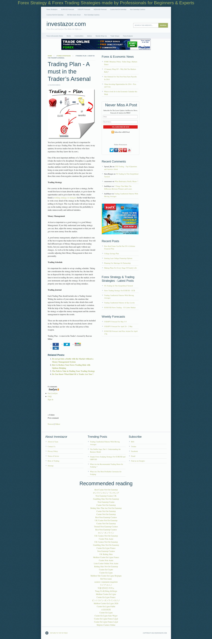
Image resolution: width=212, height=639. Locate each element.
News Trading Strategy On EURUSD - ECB (119, 290)
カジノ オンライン (106, 532)
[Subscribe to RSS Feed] (113, 132)
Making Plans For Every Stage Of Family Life (120, 268)
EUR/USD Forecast (67, 9)
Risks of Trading (53, 461)
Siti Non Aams (106, 578)
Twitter (133, 446)
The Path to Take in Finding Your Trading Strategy (73, 371)
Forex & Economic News (54, 36)
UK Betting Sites (106, 554)
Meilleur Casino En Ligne (106, 594)
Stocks (68, 36)
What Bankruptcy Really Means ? (126, 181)
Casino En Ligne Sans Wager (106, 615)
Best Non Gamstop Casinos (106, 517)
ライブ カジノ (106, 585)
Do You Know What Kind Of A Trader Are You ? (72, 374)
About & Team (53, 442)
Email (133, 456)
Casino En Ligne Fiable (106, 606)
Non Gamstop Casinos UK (106, 495)
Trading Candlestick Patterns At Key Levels (119, 302)
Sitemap (50, 465)
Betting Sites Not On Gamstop (106, 566)
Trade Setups (114, 36)
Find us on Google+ (138, 461)
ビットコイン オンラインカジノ (106, 600)
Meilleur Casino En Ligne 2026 (106, 603)
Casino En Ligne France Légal (106, 618)
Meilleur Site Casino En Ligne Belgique (106, 575)
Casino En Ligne (106, 572)
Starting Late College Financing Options (118, 258)
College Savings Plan (111, 253)
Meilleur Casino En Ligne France (106, 557)
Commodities (79, 36)
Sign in (50, 399)
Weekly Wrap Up (101, 36)
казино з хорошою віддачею (106, 581)
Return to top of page (59, 633)
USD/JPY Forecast (84, 9)
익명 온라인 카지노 (106, 588)
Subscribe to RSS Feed (122, 132)
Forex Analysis (128, 36)
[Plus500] (106, 49)
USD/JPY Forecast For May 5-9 (115, 321)
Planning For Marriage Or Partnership (117, 263)
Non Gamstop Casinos (137, 9)
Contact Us (51, 446)
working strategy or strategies (65, 197)
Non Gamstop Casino (106, 502)
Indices (89, 36)
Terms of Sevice (53, 456)
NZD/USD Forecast (100, 9)
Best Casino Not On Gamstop (106, 489)
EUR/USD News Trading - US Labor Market (120, 307)
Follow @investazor (120, 145)
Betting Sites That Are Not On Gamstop (106, 508)
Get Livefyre (53, 393)
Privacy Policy (53, 451)
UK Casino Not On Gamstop (106, 520)
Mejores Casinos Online (106, 625)
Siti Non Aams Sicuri (74, 15)
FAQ (50, 396)
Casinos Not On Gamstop (54, 15)
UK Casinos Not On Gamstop (106, 535)
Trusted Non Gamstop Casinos (106, 526)
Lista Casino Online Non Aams (106, 563)
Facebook (134, 451)
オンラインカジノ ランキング (106, 492)
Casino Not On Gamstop (118, 9)
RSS (132, 442)
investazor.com (66, 24)
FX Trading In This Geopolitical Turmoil (118, 286)
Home (50, 56)
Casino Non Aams (106, 538)
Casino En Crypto (106, 569)
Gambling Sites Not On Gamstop (106, 499)
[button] (72, 414)
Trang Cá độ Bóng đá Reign (106, 591)
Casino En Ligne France (106, 548)
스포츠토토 (106, 609)
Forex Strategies (51, 9)
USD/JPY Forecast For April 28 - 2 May (118, 326)
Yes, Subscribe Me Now (120, 127)
